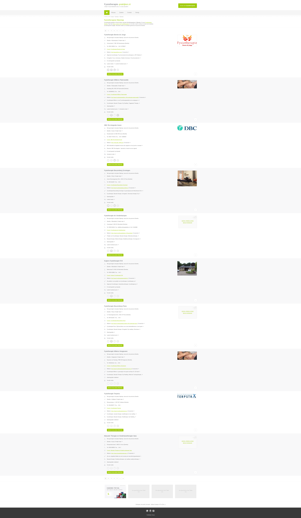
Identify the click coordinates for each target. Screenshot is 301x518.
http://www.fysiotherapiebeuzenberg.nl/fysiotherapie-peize (124, 323)
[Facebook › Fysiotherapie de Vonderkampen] (111, 251)
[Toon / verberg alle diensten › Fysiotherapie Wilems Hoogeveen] (131, 374)
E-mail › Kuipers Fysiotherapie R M (115, 275)
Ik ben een (187, 5)
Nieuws (113, 12)
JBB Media (149, 514)
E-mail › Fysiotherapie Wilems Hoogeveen (116, 365)
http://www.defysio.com (116, 52)
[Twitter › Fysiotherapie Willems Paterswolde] (108, 115)
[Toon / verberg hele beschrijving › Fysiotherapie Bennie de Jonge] (131, 55)
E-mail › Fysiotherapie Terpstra (114, 408)
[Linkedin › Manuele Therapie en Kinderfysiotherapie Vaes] (114, 468)
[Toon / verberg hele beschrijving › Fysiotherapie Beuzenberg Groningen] (131, 191)
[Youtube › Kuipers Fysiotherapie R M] (118, 296)
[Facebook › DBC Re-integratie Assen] (111, 160)
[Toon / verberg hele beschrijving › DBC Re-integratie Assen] (131, 145)
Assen (113, 130)
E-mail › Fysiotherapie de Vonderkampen (116, 230)
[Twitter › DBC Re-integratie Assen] (108, 160)
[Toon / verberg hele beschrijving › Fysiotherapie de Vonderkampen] (131, 236)
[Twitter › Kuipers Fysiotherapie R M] (108, 296)
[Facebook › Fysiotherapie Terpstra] (111, 426)
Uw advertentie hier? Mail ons (138, 491)
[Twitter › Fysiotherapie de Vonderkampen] (108, 251)
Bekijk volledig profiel (115, 74)
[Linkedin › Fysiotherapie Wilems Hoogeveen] (114, 383)
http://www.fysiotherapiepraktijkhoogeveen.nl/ (121, 368)
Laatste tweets (111, 63)
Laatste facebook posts (122, 63)
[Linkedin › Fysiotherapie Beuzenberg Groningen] (114, 205)
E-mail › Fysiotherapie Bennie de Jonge (116, 49)
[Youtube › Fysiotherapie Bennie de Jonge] (118, 70)
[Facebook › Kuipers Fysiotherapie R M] (111, 296)
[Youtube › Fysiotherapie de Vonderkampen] (118, 251)
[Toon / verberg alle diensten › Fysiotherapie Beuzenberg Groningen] (131, 193)
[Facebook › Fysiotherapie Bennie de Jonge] (111, 70)
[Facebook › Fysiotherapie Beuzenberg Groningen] (111, 205)
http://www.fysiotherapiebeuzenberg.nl (119, 187)
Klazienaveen (115, 40)
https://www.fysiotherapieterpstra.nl (119, 411)
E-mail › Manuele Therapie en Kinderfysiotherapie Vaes (119, 450)
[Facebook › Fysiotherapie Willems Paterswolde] (111, 115)
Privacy (153, 514)
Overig (137, 12)
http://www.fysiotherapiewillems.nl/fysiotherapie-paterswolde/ (125, 97)
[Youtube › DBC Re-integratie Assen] (118, 160)
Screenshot (126, 52)
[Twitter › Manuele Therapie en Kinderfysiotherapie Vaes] (108, 468)
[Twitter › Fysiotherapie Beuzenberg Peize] (108, 341)
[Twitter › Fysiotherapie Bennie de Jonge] (108, 70)
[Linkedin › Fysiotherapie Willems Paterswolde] (114, 115)
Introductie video (124, 109)
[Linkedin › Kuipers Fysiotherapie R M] (114, 296)
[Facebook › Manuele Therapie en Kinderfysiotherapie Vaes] (111, 468)
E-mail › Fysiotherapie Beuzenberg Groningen (117, 185)
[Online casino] (116, 491)
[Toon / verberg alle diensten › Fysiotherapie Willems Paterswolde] (131, 103)
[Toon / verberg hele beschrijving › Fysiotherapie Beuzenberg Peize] (131, 326)
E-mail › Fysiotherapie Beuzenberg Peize (116, 320)
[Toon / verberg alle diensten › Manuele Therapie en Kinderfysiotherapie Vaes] (131, 459)
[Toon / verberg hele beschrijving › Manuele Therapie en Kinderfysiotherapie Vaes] (131, 456)
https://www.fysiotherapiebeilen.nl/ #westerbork (121, 233)
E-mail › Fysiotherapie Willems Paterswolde (117, 94)
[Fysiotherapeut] (107, 12)
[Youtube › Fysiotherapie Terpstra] (118, 426)
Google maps (122, 40)
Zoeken (121, 12)
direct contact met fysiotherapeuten (121, 24)
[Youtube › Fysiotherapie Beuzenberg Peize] (118, 341)
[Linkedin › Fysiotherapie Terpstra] (114, 426)
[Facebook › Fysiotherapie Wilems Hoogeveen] (111, 383)
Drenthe (108, 40)
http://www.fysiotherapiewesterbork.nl (119, 278)
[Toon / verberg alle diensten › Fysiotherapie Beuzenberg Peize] (131, 329)
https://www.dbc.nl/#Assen (117, 142)
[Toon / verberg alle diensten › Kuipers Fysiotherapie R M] (131, 284)
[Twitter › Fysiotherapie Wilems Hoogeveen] (108, 383)
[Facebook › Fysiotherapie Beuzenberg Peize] (111, 341)
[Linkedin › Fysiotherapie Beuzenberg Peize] (114, 341)
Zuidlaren (114, 399)
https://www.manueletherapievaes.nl (119, 453)
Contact (129, 12)
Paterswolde (114, 85)
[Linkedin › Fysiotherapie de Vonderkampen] (114, 251)
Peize (113, 176)
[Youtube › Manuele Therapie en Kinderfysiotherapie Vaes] (118, 468)
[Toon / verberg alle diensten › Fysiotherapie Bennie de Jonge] (131, 58)
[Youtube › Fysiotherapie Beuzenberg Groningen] (118, 205)
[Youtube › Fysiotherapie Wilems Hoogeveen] (118, 383)
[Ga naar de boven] (195, 74)
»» (123, 30)
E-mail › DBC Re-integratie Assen (114, 139)
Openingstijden (111, 106)
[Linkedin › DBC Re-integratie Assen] (114, 160)
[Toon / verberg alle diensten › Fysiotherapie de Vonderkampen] (131, 239)
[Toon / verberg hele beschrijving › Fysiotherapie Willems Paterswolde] (131, 100)
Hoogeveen (114, 357)
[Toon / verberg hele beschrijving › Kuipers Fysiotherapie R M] (131, 281)
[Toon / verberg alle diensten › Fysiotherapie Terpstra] (131, 417)
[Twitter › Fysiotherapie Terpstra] (108, 426)
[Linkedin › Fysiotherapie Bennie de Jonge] (114, 70)
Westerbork (114, 221)
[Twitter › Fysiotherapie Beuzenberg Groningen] (108, 205)
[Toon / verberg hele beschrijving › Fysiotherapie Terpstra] (131, 414)
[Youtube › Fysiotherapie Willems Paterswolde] (118, 115)
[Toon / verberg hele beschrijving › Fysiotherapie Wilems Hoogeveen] (131, 371)
